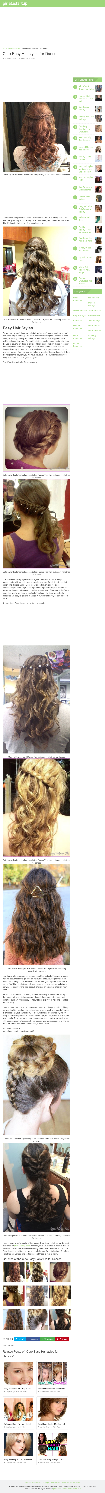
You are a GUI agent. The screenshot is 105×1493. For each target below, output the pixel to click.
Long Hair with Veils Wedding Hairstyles (85, 209)
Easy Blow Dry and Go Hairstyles (18, 1459)
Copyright (45, 1482)
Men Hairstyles (94, 330)
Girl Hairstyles (94, 315)
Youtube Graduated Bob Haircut (85, 281)
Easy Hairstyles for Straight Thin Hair (20, 1388)
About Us (65, 1482)
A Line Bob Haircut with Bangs (84, 270)
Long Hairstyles (94, 320)
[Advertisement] (52, 28)
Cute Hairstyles (94, 310)
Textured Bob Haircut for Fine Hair (86, 99)
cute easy (10, 1346)
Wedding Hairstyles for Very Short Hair (85, 230)
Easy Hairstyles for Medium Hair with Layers (57, 1424)
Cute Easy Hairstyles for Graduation (85, 129)
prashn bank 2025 (74, 1488)
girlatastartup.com (22, 1245)
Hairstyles (77, 320)
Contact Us (36, 1482)
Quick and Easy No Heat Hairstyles (19, 1424)
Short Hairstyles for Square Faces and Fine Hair (86, 169)
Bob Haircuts (93, 298)
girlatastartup (15, 3)
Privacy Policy (75, 1482)
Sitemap (28, 1482)
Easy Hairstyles (10, 58)
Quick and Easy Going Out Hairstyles (54, 1459)
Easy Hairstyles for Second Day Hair (53, 1388)
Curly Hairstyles (80, 310)
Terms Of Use (55, 1482)
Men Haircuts (94, 325)
